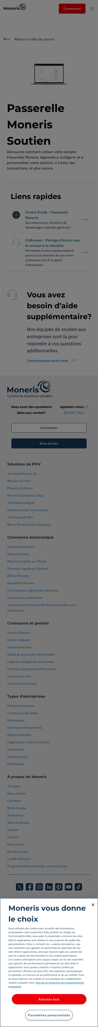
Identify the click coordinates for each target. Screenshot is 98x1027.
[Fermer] (93, 905)
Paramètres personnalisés (49, 1015)
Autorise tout (49, 999)
